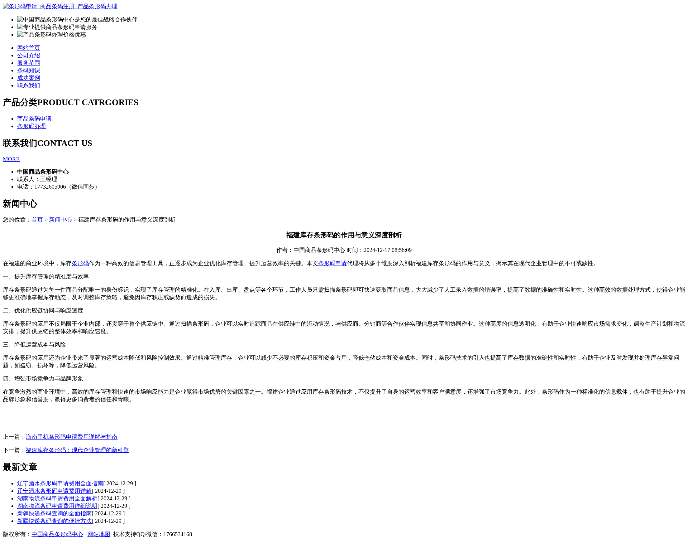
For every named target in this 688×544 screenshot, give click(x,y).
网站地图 (98, 534)
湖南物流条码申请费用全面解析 (57, 498)
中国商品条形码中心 (57, 534)
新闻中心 (60, 220)
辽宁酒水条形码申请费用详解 (54, 491)
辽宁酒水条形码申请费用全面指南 (60, 483)
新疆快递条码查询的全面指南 (54, 513)
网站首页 (28, 48)
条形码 (80, 263)
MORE (11, 159)
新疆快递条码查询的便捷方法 (54, 521)
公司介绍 (28, 55)
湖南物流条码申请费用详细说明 (57, 506)
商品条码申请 (34, 119)
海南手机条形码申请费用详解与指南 (72, 437)
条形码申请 (332, 263)
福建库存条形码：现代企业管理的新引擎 (77, 450)
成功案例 (28, 78)
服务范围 (28, 63)
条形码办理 (31, 126)
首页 (37, 220)
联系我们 (28, 85)
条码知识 (28, 70)
